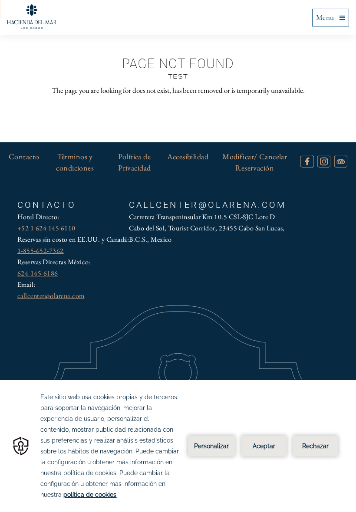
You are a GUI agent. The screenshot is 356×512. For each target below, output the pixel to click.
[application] (178, 446)
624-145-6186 (37, 273)
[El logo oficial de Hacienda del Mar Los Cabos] (31, 16)
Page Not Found (178, 63)
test (178, 77)
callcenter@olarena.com (51, 295)
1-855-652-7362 (40, 250)
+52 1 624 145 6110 (46, 228)
